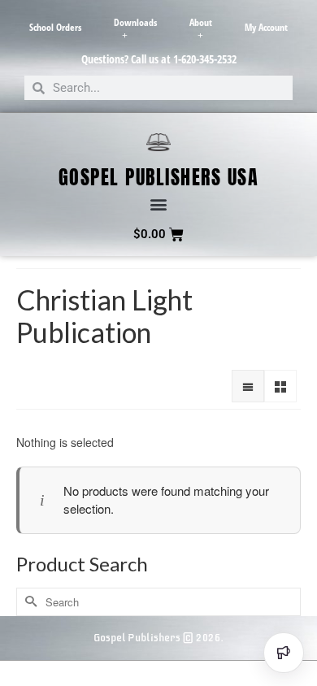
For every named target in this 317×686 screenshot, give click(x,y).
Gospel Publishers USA (159, 177)
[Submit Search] (28, 602)
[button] (158, 204)
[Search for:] (158, 602)
